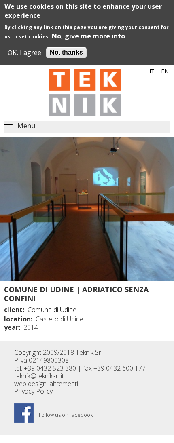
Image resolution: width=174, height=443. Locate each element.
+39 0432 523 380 (50, 368)
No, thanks (66, 52)
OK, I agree (24, 52)
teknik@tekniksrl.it (39, 375)
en (165, 71)
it (152, 71)
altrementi (63, 383)
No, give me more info (88, 36)
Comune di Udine (52, 309)
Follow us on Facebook (65, 414)
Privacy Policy (33, 391)
